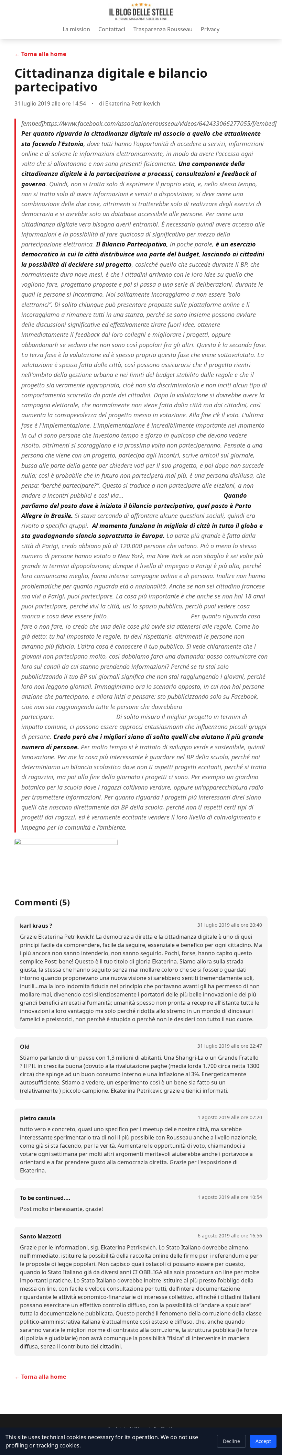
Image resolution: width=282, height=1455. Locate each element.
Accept (263, 1441)
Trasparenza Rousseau (163, 29)
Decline (231, 1441)
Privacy (210, 29)
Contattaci (111, 29)
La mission (76, 29)
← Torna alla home (40, 54)
